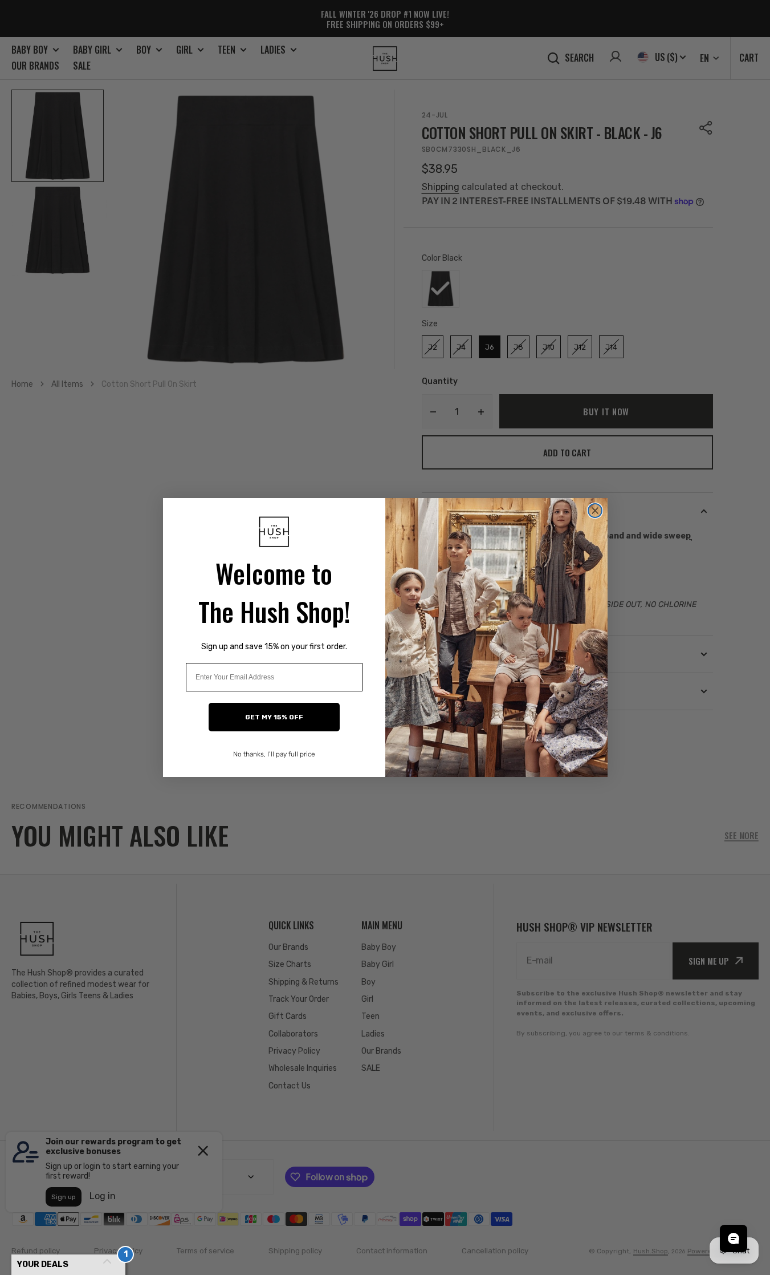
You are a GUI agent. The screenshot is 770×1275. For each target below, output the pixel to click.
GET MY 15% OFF (274, 717)
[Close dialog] (595, 510)
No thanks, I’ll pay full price (274, 754)
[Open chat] (733, 1238)
